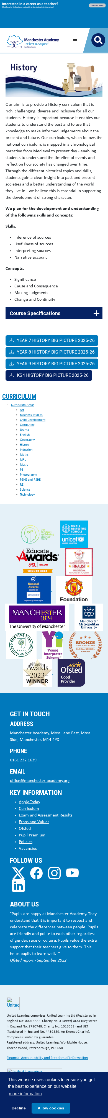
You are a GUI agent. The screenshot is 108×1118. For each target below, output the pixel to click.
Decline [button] (19, 1108)
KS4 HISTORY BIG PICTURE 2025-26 (52, 375)
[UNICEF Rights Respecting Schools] (74, 534)
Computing (27, 425)
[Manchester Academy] (33, 39)
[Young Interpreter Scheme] (53, 645)
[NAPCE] (34, 589)
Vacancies (28, 848)
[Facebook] (36, 873)
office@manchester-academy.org (40, 781)
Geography (27, 440)
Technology (27, 494)
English (25, 435)
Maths (24, 455)
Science (25, 489)
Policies (25, 842)
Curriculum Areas (22, 405)
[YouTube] (72, 873)
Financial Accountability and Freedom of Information (47, 1058)
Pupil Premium (32, 835)
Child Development (32, 420)
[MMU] (88, 617)
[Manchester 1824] (37, 617)
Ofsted (25, 828)
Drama (24, 430)
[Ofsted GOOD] (71, 672)
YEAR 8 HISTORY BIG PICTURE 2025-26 (55, 352)
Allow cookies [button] (51, 1108)
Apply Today (29, 802)
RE (22, 484)
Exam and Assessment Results (45, 815)
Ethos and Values (34, 822)
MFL (23, 460)
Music (24, 465)
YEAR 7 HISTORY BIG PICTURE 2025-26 (55, 340)
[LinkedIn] (18, 885)
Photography (28, 474)
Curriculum (19, 396)
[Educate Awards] (38, 562)
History (24, 445)
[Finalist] (79, 562)
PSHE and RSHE (30, 479)
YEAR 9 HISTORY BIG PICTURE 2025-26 (55, 363)
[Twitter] (18, 873)
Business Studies (31, 415)
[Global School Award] (85, 645)
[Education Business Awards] (38, 672)
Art (22, 410)
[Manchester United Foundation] (74, 589)
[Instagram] (54, 873)
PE (21, 470)
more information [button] (25, 1093)
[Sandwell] (38, 534)
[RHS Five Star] (22, 645)
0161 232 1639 (23, 760)
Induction (26, 450)
